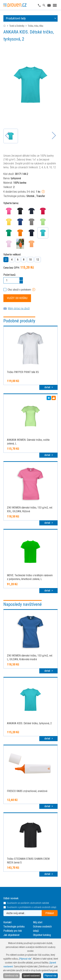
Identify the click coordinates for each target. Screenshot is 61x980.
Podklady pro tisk (12, 930)
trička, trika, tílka (35, 25)
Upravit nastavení (31, 975)
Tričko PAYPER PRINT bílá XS (23, 372)
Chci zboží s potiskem (19, 289)
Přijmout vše (50, 975)
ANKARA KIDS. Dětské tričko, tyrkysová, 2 (29, 723)
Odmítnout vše (11, 975)
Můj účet (37, 922)
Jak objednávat (11, 935)
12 (37, 259)
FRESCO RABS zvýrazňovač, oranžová (27, 791)
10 (30, 259)
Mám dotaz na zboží (19, 308)
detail (47, 387)
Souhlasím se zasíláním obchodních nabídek (28, 903)
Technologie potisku (14, 926)
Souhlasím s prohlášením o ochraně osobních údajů (31, 907)
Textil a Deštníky (16, 25)
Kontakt (7, 922)
